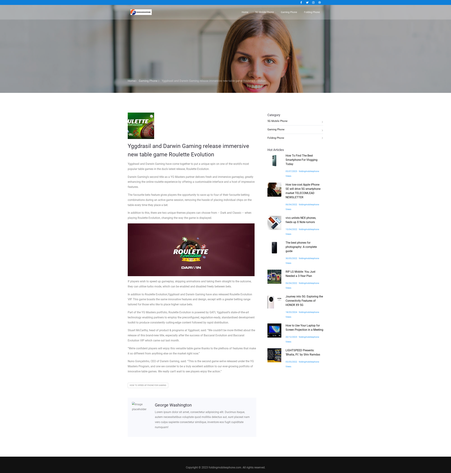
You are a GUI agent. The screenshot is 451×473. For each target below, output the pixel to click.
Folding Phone (312, 12)
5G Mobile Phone (264, 12)
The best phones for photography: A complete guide (301, 247)
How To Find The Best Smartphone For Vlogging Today (301, 160)
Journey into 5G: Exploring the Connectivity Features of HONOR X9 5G (304, 301)
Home (245, 12)
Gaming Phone (289, 12)
